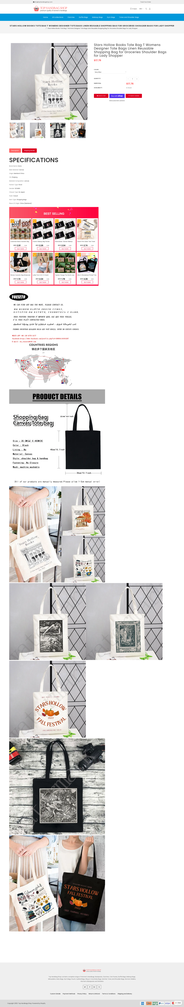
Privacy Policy (81, 994)
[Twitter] (85, 987)
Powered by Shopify (38, 1003)
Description (15, 151)
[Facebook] (90, 987)
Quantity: (97, 78)
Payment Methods (69, 994)
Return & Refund (94, 994)
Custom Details (55, 994)
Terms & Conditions (108, 994)
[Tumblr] (99, 987)
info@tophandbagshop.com (43, 2)
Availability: (98, 88)
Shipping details (29, 151)
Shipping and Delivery (125, 994)
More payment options (117, 100)
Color (96, 69)
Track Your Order (145, 2)
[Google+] (94, 987)
